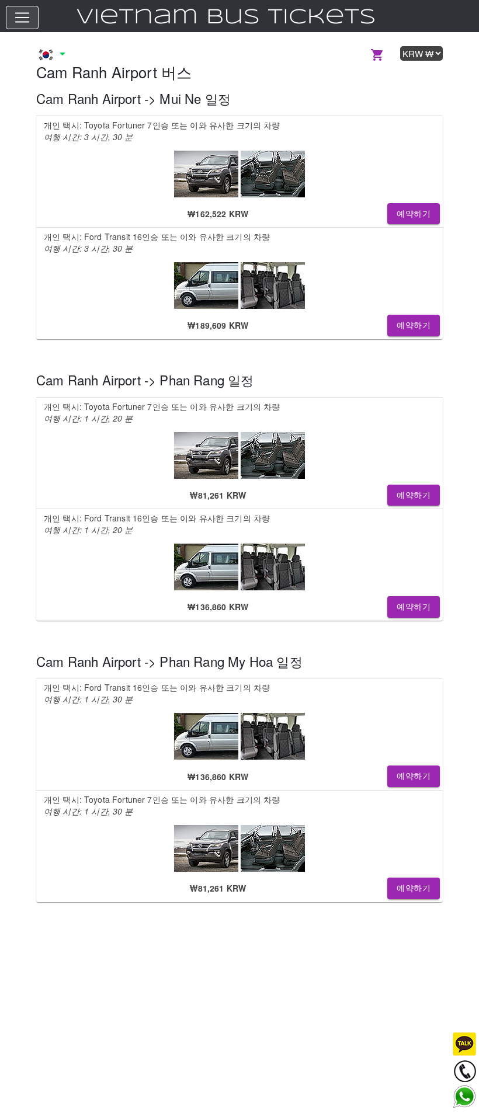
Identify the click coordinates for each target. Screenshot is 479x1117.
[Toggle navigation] (22, 17)
